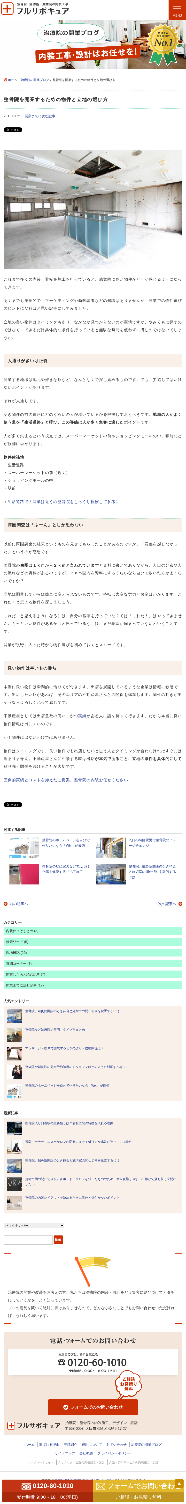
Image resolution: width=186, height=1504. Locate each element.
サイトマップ (65, 1453)
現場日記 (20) (16, 953)
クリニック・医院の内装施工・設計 (81, 1462)
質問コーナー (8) (19, 963)
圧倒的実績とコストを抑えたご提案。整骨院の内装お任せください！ (68, 780)
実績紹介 (70, 1444)
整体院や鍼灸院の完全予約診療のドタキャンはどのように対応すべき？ (75, 1067)
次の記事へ (167, 904)
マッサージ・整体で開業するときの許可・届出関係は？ (64, 1048)
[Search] (58, 1240)
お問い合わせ (116, 1444)
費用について (92, 1444)
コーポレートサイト (41, 1462)
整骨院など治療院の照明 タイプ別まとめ (55, 1029)
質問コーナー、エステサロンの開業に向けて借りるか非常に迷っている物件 (78, 1142)
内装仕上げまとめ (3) (22, 931)
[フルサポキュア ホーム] (35, 18)
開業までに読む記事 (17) (25, 985)
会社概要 (86, 1453)
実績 (82, 716)
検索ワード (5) (17, 942)
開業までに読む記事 (40, 116)
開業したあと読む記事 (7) (25, 974)
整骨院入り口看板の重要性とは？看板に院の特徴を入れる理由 (69, 1123)
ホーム (12, 80)
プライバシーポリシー (114, 1453)
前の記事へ (19, 904)
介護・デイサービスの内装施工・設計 (133, 1462)
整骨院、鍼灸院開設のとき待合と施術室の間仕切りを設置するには (72, 1011)
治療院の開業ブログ (35, 80)
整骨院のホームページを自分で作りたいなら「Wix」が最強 (67, 1085)
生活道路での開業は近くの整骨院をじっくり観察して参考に (64, 501)
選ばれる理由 (49, 1444)
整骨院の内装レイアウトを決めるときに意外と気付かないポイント (72, 1197)
